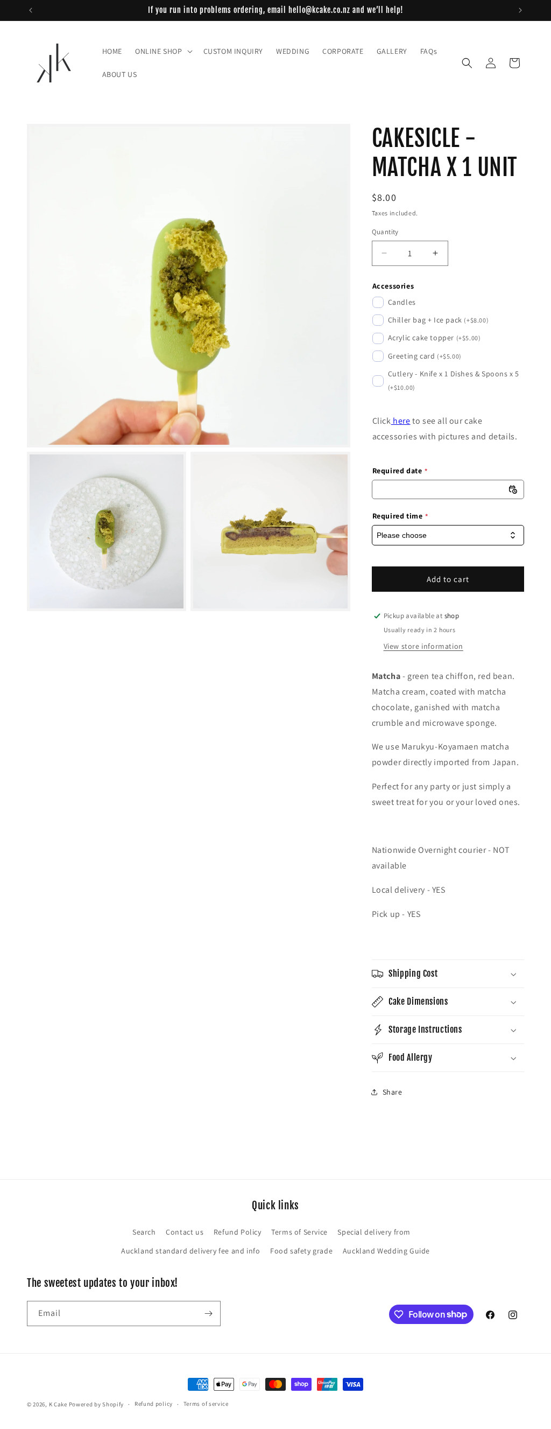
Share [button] (392, 1092)
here (401, 420)
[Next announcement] (520, 10)
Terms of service (206, 1403)
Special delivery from (374, 1232)
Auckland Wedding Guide (386, 1251)
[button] (163, 51)
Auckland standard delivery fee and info (190, 1251)
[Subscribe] (208, 1313)
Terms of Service (299, 1232)
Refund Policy (238, 1232)
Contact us (184, 1232)
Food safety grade (301, 1251)
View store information (423, 646)
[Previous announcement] (31, 10)
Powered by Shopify (96, 1404)
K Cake (58, 1404)
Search (144, 1232)
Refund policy (154, 1403)
